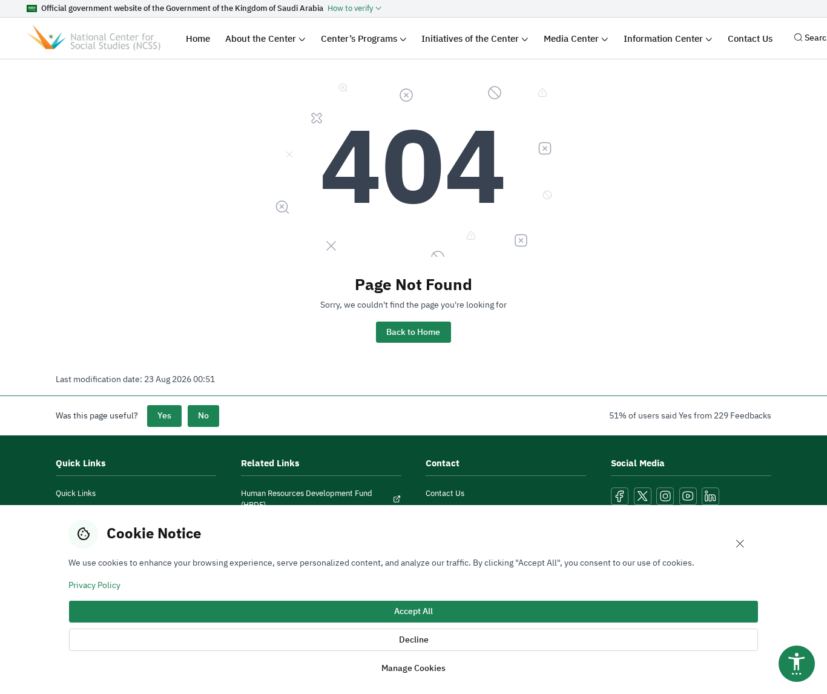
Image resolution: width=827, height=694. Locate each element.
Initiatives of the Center (471, 38)
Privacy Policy (94, 585)
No (203, 415)
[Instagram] (665, 496)
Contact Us (750, 38)
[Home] (94, 38)
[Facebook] (619, 496)
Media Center (572, 38)
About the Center (261, 38)
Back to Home (413, 332)
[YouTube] (688, 496)
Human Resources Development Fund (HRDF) (306, 499)
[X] (642, 496)
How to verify (350, 8)
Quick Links (76, 493)
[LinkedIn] (710, 496)
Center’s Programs (360, 38)
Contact (443, 463)
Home (198, 38)
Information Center (664, 38)
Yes (164, 415)
